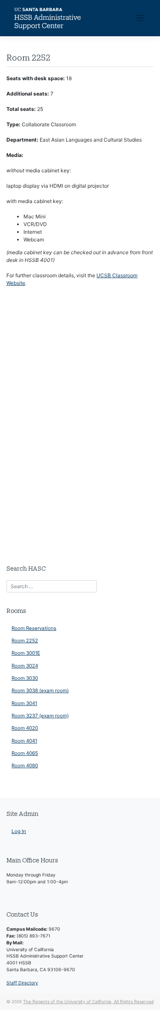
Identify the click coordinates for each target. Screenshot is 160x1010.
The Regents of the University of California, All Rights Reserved (88, 1001)
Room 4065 (25, 753)
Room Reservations (34, 628)
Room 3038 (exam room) (40, 691)
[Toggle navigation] (140, 18)
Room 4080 (25, 766)
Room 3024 (25, 666)
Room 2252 (25, 641)
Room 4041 (24, 741)
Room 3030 (25, 678)
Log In (19, 831)
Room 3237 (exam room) (40, 716)
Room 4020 (25, 728)
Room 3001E (26, 653)
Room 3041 (24, 703)
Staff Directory (22, 983)
